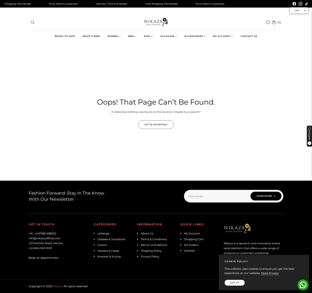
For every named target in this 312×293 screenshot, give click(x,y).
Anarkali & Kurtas (109, 256)
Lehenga (103, 233)
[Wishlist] (268, 22)
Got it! (234, 282)
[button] (33, 22)
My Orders (191, 245)
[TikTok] (306, 4)
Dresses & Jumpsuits (111, 239)
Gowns (102, 245)
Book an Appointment (44, 257)
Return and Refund (154, 245)
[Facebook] (294, 4)
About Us (147, 233)
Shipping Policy (151, 250)
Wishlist (189, 250)
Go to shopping (156, 124)
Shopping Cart (194, 239)
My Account (192, 233)
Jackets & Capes (108, 250)
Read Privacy (270, 273)
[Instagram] (300, 4)
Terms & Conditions (154, 239)
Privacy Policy (150, 256)
